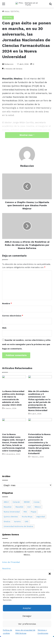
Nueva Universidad (12, 512)
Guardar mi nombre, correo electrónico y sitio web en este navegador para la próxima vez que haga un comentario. (26, 344)
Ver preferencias (27, 624)
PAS (25, 512)
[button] (49, 573)
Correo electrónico (12, 316)
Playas (33, 512)
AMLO (6, 502)
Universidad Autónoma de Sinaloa (18, 526)
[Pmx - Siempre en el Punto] (27, 4)
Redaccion (8, 64)
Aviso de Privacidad (11, 562)
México (38, 507)
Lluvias (36, 502)
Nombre (7, 303)
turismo (17, 522)
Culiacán (16, 502)
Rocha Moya (27, 517)
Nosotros (6, 568)
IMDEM (27, 502)
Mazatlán (19, 507)
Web (4, 328)
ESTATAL (15, 11)
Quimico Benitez (11, 517)
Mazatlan (8, 507)
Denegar (27, 616)
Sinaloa (7, 522)
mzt (29, 507)
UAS (26, 522)
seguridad (40, 517)
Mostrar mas (26, 135)
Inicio (6, 11)
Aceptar (27, 608)
